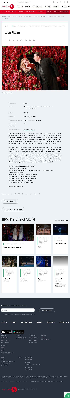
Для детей (19, 335)
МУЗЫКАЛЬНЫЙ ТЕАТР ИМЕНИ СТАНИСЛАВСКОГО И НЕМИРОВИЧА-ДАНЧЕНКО (38, 26)
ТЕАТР (15, 26)
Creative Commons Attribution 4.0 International (46, 381)
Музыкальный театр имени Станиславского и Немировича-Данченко (43, 16)
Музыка (56, 7)
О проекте (21, 2)
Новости (21, 11)
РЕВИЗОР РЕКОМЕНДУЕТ (11, 244)
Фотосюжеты (6, 340)
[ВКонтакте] (53, 2)
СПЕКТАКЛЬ (62, 26)
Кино (27, 7)
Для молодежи (21, 338)
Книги (20, 357)
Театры (3, 359)
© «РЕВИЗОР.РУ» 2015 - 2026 (27, 389)
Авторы (27, 362)
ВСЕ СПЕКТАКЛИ (63, 220)
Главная (4, 16)
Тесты (3, 348)
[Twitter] (57, 2)
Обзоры (3, 345)
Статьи (3, 335)
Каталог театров (17, 16)
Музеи (47, 7)
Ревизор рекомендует (61, 11)
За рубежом (33, 343)
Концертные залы (5, 363)
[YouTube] (64, 2)
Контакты (28, 369)
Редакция (28, 359)
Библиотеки (4, 365)
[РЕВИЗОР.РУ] (8, 6)
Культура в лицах (7, 353)
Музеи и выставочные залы (8, 361)
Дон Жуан (5, 18)
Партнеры (28, 367)
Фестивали (33, 340)
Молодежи (41, 11)
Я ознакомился (8, 314)
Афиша (49, 11)
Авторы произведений (33, 364)
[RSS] (60, 2)
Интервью (4, 338)
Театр (20, 7)
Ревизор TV (5, 343)
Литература (37, 7)
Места (3, 357)
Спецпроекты (30, 11)
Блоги (3, 350)
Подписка (28, 2)
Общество (64, 322)
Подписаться (46, 310)
